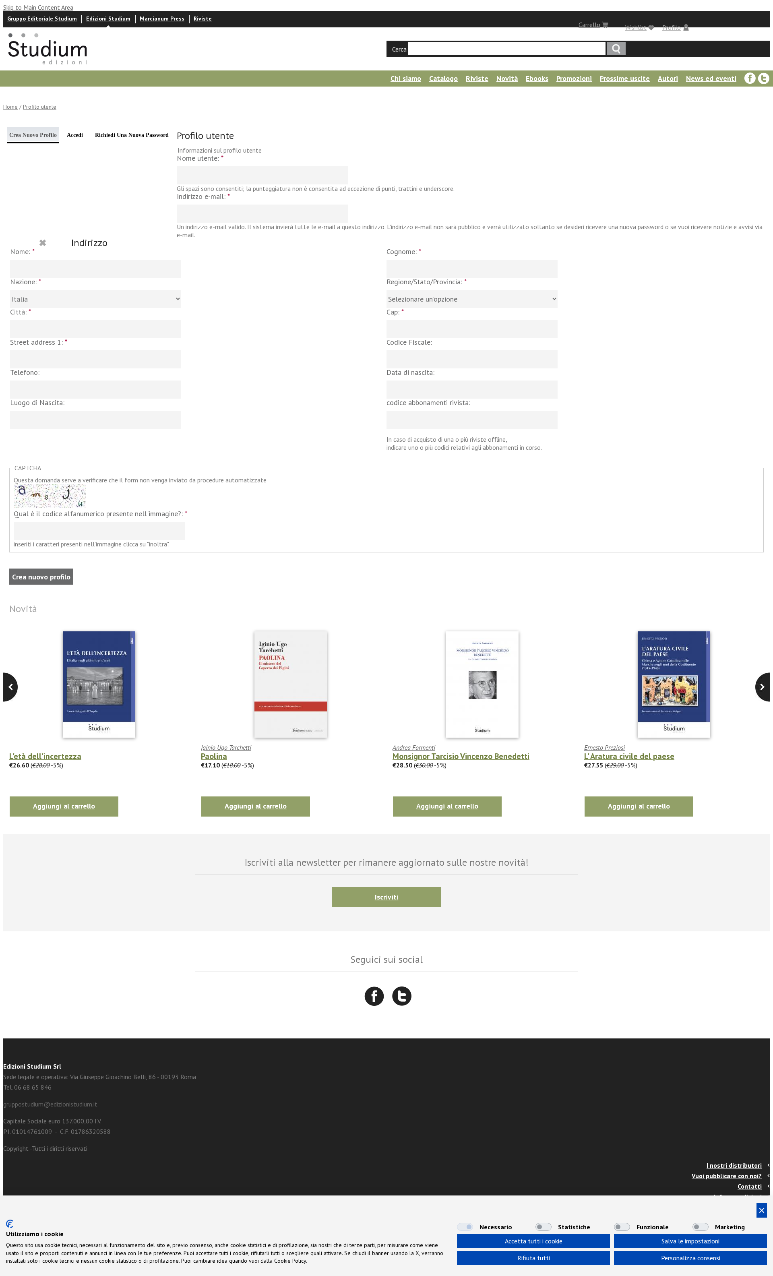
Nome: (22, 252)
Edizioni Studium (108, 18)
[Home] (48, 67)
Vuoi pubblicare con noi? (727, 1176)
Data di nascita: (410, 372)
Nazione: (25, 282)
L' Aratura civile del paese (629, 756)
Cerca (399, 49)
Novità (507, 78)
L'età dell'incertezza (45, 756)
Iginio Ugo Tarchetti (226, 747)
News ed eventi (711, 78)
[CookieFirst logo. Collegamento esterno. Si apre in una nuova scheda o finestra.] (9, 1224)
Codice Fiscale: (409, 342)
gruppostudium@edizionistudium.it (50, 1104)
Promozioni (574, 78)
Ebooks (537, 78)
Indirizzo (89, 242)
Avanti (10, 687)
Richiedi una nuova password (132, 135)
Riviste (203, 18)
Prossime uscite (625, 78)
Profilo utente (39, 106)
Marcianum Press (162, 18)
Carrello (589, 25)
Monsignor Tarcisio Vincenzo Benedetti (461, 756)
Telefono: (24, 372)
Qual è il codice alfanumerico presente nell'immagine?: (100, 514)
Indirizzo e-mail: (203, 196)
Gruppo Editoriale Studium (42, 18)
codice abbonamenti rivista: (428, 403)
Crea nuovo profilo (33, 135)
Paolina (214, 756)
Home (10, 106)
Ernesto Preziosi (604, 747)
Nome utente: (200, 158)
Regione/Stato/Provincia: (426, 282)
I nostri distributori (734, 1165)
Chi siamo (406, 78)
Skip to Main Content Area (38, 7)
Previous (762, 687)
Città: (20, 312)
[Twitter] (764, 78)
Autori (668, 78)
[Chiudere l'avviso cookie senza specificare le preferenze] (761, 1210)
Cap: (395, 312)
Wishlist (636, 27)
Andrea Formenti (414, 747)
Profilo (671, 27)
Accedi (75, 135)
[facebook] (750, 78)
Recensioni (18, 94)
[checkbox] (465, 1227)
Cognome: (403, 252)
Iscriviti (387, 897)
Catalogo (443, 78)
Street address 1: (38, 342)
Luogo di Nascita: (37, 403)
